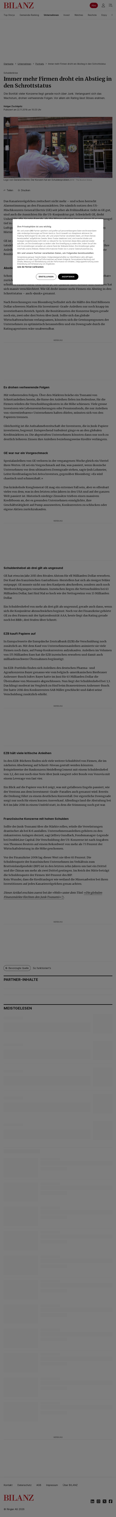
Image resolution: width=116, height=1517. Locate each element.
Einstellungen (46, 277)
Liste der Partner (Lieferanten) (30, 267)
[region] (58, 252)
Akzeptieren (68, 277)
